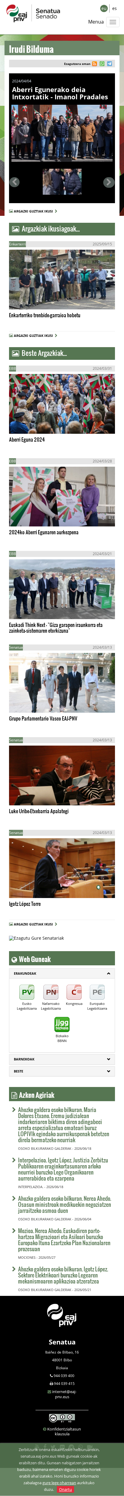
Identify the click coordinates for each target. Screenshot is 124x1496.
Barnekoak (24, 1059)
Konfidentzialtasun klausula (64, 1431)
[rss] (94, 64)
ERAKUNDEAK (25, 973)
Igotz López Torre (25, 903)
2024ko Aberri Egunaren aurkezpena (44, 532)
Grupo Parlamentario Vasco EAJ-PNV (43, 718)
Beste (18, 1071)
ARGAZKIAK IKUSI (37, 299)
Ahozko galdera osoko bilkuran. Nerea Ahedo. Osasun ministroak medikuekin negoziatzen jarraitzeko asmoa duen (64, 1204)
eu (104, 8)
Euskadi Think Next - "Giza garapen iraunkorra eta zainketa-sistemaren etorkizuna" (56, 627)
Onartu (65, 1489)
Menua (96, 21)
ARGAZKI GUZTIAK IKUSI (34, 211)
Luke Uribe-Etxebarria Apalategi (39, 810)
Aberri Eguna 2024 (27, 439)
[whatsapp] (101, 64)
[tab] (62, 973)
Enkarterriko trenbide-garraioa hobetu (44, 315)
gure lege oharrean (59, 1482)
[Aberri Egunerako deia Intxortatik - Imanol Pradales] (62, 133)
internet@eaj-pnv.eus (64, 1394)
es (114, 8)
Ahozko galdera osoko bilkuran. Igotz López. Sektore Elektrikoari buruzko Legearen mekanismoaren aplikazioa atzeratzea (63, 1275)
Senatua (62, 1341)
